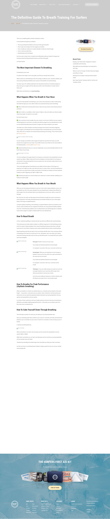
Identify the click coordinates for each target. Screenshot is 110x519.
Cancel (57, 512)
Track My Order (44, 510)
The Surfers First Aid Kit (86, 49)
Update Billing (59, 510)
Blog (72, 510)
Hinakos (28, 508)
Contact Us (73, 506)
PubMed (28, 144)
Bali (27, 504)
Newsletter (73, 508)
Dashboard (58, 508)
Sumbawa (34, 512)
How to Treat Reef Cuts (46, 504)
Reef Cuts (52, 4)
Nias (33, 504)
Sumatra (34, 510)
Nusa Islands (35, 506)
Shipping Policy (44, 508)
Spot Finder (33, 4)
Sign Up (58, 506)
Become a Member (92, 4)
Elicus (94, 505)
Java (27, 506)
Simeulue (34, 508)
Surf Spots (42, 4)
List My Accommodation (76, 504)
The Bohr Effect (22, 133)
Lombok (28, 510)
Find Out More (55, 487)
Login (57, 504)
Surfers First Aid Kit (45, 506)
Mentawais (28, 512)
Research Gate (36, 144)
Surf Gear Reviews (64, 4)
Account (75, 4)
